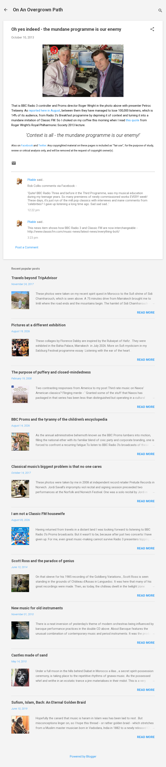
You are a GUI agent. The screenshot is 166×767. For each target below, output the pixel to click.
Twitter (42, 145)
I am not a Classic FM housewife (38, 514)
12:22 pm (34, 210)
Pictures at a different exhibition (38, 325)
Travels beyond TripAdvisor (34, 278)
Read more (146, 312)
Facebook (27, 145)
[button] (152, 29)
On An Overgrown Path (38, 10)
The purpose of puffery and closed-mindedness (51, 372)
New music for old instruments (37, 608)
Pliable (32, 180)
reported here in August (44, 110)
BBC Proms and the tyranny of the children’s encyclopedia (59, 419)
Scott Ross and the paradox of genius (42, 561)
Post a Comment (26, 247)
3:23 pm (33, 237)
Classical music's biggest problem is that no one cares (56, 466)
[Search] (160, 11)
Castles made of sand (29, 655)
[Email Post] (13, 164)
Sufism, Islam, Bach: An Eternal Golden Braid (48, 702)
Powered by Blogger (83, 756)
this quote (132, 120)
